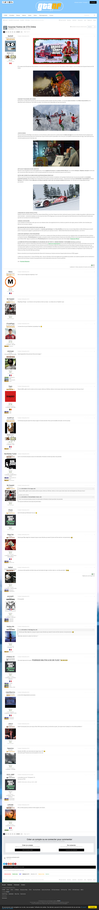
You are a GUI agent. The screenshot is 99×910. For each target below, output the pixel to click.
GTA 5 (12, 889)
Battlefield (11, 894)
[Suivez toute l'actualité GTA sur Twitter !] (5, 1)
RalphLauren (84, 575)
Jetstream (10, 351)
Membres (69, 20)
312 (11, 585)
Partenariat (16, 884)
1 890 (11, 404)
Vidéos (35, 15)
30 (10, 742)
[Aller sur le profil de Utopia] (10, 520)
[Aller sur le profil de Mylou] (10, 281)
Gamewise (4, 898)
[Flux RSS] (12, 1)
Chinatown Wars (24, 889)
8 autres (85, 267)
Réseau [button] (18, 15)
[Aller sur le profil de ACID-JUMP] (10, 784)
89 (10, 675)
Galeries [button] (24, 15)
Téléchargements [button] (43, 15)
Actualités (11, 15)
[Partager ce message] (94, 36)
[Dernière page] (22, 32)
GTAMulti (17, 889)
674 (11, 710)
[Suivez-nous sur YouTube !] (9, 1)
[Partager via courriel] (13, 864)
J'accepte (92, 907)
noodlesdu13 (72, 267)
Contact (23, 884)
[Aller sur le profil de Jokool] (10, 733)
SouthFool (10, 418)
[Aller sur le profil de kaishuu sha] (10, 636)
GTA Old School (75, 889)
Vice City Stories (36, 889)
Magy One (10, 534)
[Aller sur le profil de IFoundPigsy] (10, 333)
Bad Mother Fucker (10, 454)
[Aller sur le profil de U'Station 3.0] (10, 666)
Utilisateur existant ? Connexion (81, 2)
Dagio (10, 386)
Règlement (89, 20)
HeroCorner (23, 894)
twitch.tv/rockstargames (54, 243)
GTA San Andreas (55, 889)
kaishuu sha (10, 626)
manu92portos (10, 692)
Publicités (9, 884)
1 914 (11, 290)
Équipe (94, 20)
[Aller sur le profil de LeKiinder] (10, 814)
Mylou (10, 272)
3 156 (11, 342)
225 (11, 472)
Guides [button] (29, 15)
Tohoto (77, 267)
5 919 (11, 60)
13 (10, 614)
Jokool (10, 724)
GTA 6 (7, 889)
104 (11, 823)
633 (11, 766)
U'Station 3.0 (10, 657)
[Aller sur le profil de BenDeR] (5, 28)
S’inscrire (93, 2)
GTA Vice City (64, 889)
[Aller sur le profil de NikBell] (10, 577)
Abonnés (90, 26)
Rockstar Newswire (24, 261)
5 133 (11, 441)
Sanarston (81, 267)
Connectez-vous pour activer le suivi (78, 26)
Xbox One (17, 894)
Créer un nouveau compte (27, 850)
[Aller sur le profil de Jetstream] (10, 364)
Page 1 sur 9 (26, 31)
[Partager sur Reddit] (11, 864)
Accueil (4, 884)
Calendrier (74, 20)
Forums (51, 15)
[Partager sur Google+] (9, 864)
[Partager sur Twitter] (4, 864)
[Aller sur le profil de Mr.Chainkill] (10, 309)
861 (11, 528)
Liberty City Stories (46, 889)
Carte (85, 20)
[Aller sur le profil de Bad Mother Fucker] (10, 464)
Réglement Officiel (74, 238)
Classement (80, 20)
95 (10, 372)
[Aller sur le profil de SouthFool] (10, 428)
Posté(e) (23, 36)
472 (11, 317)
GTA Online (28, 28)
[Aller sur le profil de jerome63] (10, 606)
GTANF (5, 15)
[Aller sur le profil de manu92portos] (10, 702)
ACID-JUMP (10, 774)
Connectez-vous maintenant (71, 850)
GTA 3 (69, 889)
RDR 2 (82, 889)
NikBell (10, 567)
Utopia (10, 510)
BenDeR (12, 28)
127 (11, 552)
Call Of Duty (4, 894)
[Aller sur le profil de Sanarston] (10, 758)
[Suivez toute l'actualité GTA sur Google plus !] (7, 1)
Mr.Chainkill (10, 299)
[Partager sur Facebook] (6, 864)
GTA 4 (30, 889)
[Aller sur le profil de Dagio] (10, 396)
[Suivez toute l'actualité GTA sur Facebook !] (3, 1)
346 (11, 644)
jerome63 (10, 596)
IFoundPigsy (10, 323)
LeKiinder (10, 805)
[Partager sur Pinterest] (15, 864)
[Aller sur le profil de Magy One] (10, 544)
